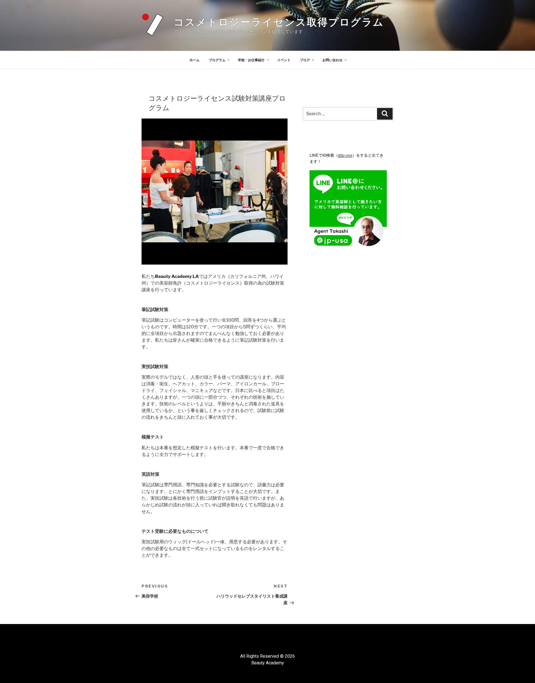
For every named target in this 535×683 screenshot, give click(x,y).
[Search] (385, 114)
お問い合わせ (332, 60)
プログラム (217, 60)
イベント (284, 60)
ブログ (305, 60)
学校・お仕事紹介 (251, 60)
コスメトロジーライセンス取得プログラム (279, 22)
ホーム (194, 60)
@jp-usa (345, 155)
